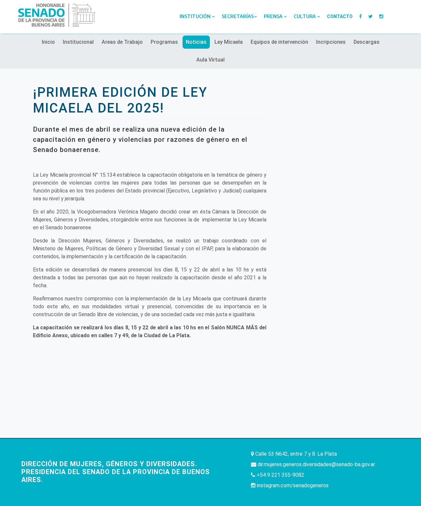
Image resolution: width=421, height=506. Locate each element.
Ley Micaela (228, 42)
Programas (164, 42)
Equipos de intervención (279, 42)
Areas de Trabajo (122, 42)
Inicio (48, 42)
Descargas (367, 42)
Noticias (196, 42)
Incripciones (331, 42)
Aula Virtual (210, 60)
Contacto (340, 16)
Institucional (78, 42)
